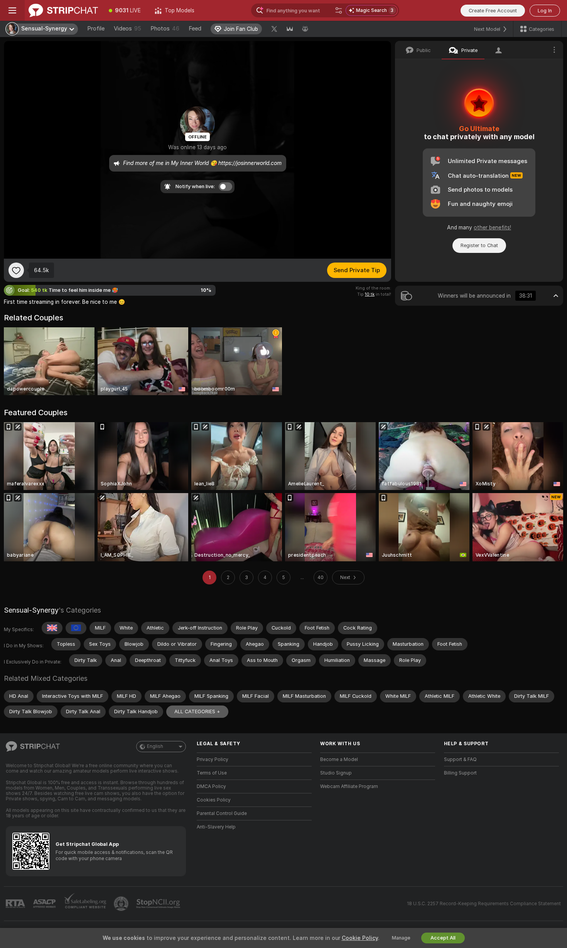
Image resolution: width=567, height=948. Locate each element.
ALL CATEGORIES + (197, 711)
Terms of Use (212, 773)
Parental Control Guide (222, 813)
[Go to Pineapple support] (122, 903)
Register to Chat (479, 245)
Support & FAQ (460, 759)
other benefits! (492, 227)
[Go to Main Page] (63, 10)
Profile (96, 28)
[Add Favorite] (16, 270)
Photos (164, 28)
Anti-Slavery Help (216, 827)
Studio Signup (336, 773)
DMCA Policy (211, 786)
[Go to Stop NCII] (159, 903)
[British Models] (52, 628)
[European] (76, 628)
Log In (545, 10)
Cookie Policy (360, 938)
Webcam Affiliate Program (349, 786)
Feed (195, 28)
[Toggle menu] (12, 10)
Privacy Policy (212, 759)
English (155, 746)
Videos (127, 28)
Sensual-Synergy (31, 610)
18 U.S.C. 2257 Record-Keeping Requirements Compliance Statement (484, 903)
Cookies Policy (214, 800)
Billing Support (460, 773)
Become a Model (339, 759)
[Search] (338, 10)
